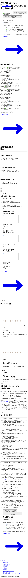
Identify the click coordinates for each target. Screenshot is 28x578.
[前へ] (1, 188)
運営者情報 (5, 562)
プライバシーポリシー (8, 571)
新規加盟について (7, 567)
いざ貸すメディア (7, 568)
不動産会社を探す (7, 564)
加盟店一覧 (5, 565)
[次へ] (1, 191)
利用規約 (5, 569)
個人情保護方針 (6, 572)
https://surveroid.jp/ (4, 401)
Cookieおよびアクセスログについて (11, 573)
